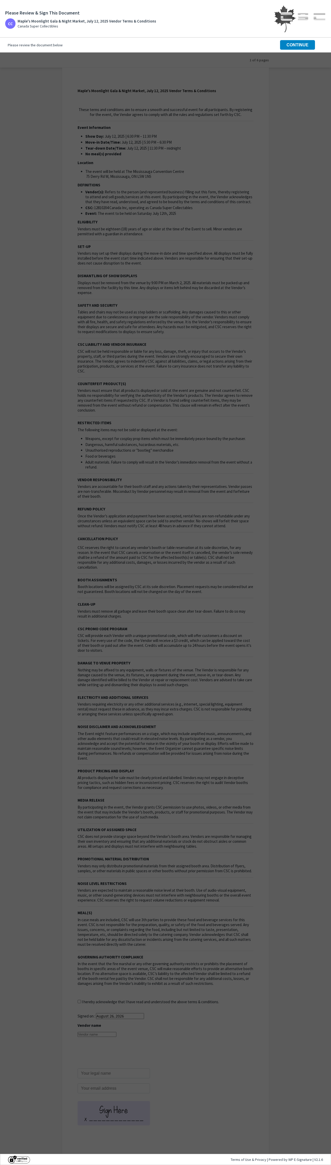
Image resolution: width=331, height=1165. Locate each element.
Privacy (260, 1159)
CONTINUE (298, 45)
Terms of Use (241, 1159)
